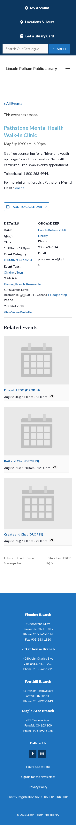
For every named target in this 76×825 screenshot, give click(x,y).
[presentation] (36, 360)
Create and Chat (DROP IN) (23, 534)
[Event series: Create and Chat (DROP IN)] (51, 540)
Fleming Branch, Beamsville (22, 284)
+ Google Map (57, 294)
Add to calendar (27, 206)
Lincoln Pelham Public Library (31, 68)
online (19, 188)
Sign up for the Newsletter (38, 776)
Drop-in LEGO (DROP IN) (22, 390)
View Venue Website (18, 312)
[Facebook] (32, 754)
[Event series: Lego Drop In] (51, 396)
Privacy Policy (38, 787)
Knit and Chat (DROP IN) (21, 461)
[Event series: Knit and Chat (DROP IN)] (54, 467)
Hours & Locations (38, 766)
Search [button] (59, 49)
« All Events (13, 103)
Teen (19, 272)
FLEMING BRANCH (18, 260)
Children (9, 272)
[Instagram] (42, 754)
